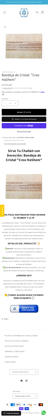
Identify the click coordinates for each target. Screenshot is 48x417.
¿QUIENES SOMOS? (11, 357)
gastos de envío (8, 88)
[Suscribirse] (35, 372)
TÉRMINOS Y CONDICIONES (14, 351)
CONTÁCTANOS (10, 362)
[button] (4, 12)
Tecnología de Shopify (32, 413)
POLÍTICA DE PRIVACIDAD (14, 346)
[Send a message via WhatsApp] (43, 412)
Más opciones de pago (24, 131)
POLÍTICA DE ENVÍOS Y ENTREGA (17, 341)
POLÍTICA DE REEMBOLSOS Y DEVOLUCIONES (21, 336)
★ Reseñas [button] (2, 210)
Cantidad (5, 99)
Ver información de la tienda (15, 144)
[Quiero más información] (24, 312)
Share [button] (6, 319)
